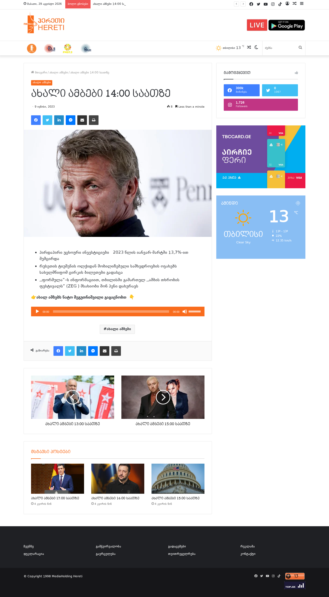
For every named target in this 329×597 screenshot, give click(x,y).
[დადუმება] (184, 311)
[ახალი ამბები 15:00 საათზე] (177, 478)
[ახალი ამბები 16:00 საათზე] (117, 478)
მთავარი (40, 73)
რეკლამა (247, 546)
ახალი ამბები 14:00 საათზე (112, 4)
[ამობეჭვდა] (94, 120)
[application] (117, 311)
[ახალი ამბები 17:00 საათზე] (57, 478)
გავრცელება (106, 554)
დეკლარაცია (34, 554)
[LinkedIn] (59, 120)
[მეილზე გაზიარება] (82, 120)
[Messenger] (70, 120)
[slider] (195, 311)
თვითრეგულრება (182, 554)
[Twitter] (47, 120)
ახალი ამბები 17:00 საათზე (55, 498)
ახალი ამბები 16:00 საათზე (115, 498)
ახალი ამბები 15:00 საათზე (175, 498)
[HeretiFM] (50, 22)
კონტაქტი (248, 554)
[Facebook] (36, 120)
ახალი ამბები (58, 73)
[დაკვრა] (37, 311)
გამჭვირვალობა (108, 546)
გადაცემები (177, 546)
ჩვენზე (29, 546)
